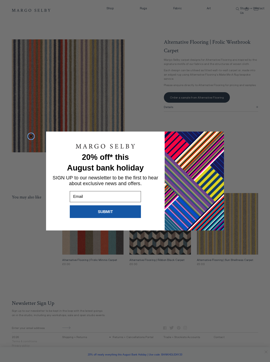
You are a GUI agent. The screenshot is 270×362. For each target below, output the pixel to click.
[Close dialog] (31, 136)
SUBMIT (105, 211)
